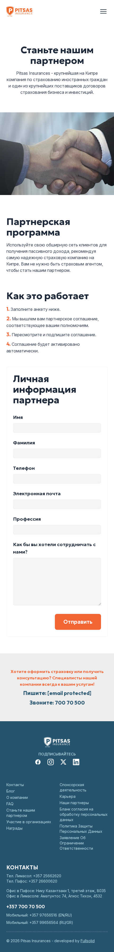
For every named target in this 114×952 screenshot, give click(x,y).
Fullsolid (88, 940)
